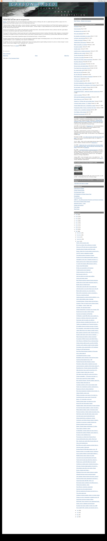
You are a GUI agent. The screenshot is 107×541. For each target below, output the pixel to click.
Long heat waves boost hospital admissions (85, 416)
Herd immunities (77, 28)
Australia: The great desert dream (83, 307)
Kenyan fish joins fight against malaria (84, 403)
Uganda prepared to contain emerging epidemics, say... (88, 297)
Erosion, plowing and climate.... (83, 470)
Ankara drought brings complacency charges (85, 418)
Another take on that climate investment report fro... (87, 282)
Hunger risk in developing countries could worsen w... (87, 386)
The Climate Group (78, 197)
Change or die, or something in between (82, 109)
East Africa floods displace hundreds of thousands (87, 351)
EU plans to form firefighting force (83, 434)
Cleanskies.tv (94, 142)
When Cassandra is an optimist (80, 44)
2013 (77, 218)
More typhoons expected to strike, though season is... (87, 332)
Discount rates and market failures (81, 66)
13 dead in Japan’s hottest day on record (85, 372)
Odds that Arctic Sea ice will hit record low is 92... (86, 370)
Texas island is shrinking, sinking (83, 428)
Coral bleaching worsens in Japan (83, 355)
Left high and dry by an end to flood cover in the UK (87, 288)
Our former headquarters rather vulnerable (83, 83)
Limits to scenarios (78, 94)
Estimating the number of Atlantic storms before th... (87, 432)
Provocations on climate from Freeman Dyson (86, 436)
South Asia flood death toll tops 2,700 (84, 359)
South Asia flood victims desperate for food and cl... (87, 478)
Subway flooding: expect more (82, 393)
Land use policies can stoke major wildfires (85, 276)
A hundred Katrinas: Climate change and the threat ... (87, 301)
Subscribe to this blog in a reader (81, 183)
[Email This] (19, 45)
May (78, 514)
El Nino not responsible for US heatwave (84, 267)
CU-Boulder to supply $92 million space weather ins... (87, 315)
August (78, 241)
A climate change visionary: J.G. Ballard (82, 103)
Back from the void (78, 72)
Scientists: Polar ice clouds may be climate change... (87, 303)
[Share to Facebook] (23, 45)
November (79, 235)
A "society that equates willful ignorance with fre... (86, 263)
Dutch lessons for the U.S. (82, 274)
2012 (77, 220)
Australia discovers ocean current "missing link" (86, 397)
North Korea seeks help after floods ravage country (87, 413)
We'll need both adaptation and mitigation (82, 97)
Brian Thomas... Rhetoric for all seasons (82, 21)
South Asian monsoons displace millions (84, 499)
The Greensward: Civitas (79, 192)
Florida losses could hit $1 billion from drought (86, 461)
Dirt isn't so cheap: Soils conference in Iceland (86, 245)
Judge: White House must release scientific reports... (87, 330)
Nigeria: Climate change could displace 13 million (86, 426)
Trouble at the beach (78, 40)
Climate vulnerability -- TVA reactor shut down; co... (87, 376)
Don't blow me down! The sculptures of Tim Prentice (85, 85)
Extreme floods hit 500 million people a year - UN (86, 449)
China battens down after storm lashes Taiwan (86, 468)
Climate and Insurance (78, 205)
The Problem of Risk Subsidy (80, 112)
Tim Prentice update (78, 80)
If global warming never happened (83, 270)
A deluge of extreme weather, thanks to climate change (88, 495)
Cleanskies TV (90, 126)
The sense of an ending (79, 57)
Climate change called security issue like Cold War (87, 343)
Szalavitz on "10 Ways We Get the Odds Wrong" (84, 101)
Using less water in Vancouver (82, 447)
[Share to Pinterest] (25, 45)
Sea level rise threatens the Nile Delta (84, 313)
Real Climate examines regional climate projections (87, 280)
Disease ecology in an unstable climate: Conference (87, 451)
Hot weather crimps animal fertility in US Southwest (87, 347)
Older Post (66, 55)
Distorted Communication (79, 114)
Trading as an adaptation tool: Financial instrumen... (87, 324)
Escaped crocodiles (78, 46)
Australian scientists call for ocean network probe (86, 384)
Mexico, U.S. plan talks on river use (83, 399)
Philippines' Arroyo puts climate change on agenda (87, 472)
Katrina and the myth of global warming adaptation (86, 261)
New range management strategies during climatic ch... (88, 390)
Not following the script (79, 31)
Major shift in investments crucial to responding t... (87, 292)
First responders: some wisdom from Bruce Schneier (87, 328)
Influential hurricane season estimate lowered (85, 474)
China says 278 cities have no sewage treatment (86, 247)
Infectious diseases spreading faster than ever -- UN (87, 322)
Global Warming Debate (79, 188)
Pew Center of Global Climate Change (82, 201)
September (79, 239)
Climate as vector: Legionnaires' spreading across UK (87, 497)
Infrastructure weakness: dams (82, 484)
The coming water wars (81, 493)
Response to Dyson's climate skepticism (85, 388)
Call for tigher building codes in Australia (84, 299)
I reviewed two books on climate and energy (88, 149)
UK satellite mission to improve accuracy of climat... (87, 326)
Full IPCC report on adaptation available (84, 253)
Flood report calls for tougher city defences (85, 320)
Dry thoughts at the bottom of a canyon (82, 36)
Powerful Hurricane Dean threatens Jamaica (85, 361)
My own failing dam (78, 74)
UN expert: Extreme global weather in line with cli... (87, 466)
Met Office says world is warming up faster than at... (87, 445)
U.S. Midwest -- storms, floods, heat (84, 305)
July (78, 510)
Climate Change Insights (79, 190)
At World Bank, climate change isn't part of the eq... (87, 430)
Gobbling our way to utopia (79, 53)
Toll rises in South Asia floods (82, 295)
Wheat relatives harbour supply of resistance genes (87, 409)
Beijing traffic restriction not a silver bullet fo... (86, 290)
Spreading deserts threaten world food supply (85, 249)
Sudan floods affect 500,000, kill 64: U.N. (85, 480)
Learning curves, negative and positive (82, 51)
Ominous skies (77, 78)
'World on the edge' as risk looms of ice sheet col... (87, 395)
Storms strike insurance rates (82, 242)
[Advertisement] (80, 525)
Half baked (76, 26)
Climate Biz (86, 147)
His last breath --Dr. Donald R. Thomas (82, 87)
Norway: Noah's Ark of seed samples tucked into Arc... (87, 251)
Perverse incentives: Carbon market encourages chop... (88, 411)
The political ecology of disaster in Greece (85, 255)
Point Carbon (76, 207)
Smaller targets (77, 48)
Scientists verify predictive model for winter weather (87, 345)
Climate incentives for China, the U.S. (84, 272)
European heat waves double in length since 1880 (86, 505)
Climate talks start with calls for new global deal (86, 286)
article (101, 158)
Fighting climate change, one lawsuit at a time (86, 401)
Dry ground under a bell (79, 70)
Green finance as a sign (79, 99)
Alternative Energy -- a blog (80, 203)
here (79, 134)
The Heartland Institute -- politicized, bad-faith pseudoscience (87, 91)
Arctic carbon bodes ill (81, 353)
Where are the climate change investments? (83, 59)
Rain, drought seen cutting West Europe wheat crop (87, 441)
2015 (77, 214)
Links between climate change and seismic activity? (87, 476)
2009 (77, 227)
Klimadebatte (77, 196)
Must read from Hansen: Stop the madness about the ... (88, 380)
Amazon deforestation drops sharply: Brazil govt (86, 438)
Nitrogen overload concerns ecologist (84, 424)
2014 (77, 216)
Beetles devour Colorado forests (83, 284)
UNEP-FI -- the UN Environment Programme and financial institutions (88, 199)
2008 (77, 229)
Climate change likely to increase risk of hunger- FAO (87, 309)
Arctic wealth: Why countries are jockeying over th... (87, 507)
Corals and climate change (82, 278)
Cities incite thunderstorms (82, 443)
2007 (77, 231)
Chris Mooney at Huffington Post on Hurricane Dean (87, 340)
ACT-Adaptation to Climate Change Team (82, 194)
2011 (77, 222)
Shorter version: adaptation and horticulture (85, 503)
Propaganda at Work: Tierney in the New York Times (85, 107)
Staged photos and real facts (80, 42)
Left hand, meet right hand (79, 38)
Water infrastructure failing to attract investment (86, 336)
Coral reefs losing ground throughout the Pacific (86, 457)
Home (36, 55)
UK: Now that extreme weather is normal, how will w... (87, 407)
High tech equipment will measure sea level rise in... (87, 491)
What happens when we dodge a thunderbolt (83, 76)
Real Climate (76, 209)
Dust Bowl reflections (78, 61)
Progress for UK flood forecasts (83, 349)
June (78, 512)
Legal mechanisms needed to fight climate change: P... (88, 366)
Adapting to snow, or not (79, 89)
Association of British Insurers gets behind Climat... (87, 338)
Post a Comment (6, 53)
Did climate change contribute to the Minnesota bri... (87, 482)
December (79, 232)
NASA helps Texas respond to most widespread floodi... (88, 501)
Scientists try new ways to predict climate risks (86, 422)
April (78, 516)
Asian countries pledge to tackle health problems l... (87, 453)
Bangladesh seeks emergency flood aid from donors (87, 357)
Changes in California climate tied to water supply (86, 318)
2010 (77, 225)
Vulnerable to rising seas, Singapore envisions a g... (87, 259)
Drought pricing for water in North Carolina (85, 311)
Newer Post (5, 55)
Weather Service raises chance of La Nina (85, 455)
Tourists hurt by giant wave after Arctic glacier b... (86, 459)
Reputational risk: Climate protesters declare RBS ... (87, 368)
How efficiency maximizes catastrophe (84, 486)
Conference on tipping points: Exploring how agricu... (87, 464)
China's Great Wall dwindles (82, 265)
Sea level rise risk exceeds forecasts (84, 489)
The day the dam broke (79, 55)
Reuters (4, 21)
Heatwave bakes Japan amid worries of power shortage (88, 405)
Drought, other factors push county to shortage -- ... (87, 334)
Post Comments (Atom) (14, 58)
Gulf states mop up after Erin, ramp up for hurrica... (87, 374)
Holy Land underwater (78, 33)
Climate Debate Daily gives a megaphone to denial (84, 105)
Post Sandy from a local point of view (82, 68)
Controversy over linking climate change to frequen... (87, 420)
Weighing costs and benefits (80, 63)
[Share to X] (22, 45)
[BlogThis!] (21, 45)
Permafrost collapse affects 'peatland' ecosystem (86, 363)
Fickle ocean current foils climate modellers (85, 378)
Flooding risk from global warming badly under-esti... (87, 257)
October (78, 237)
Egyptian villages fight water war (83, 382)
